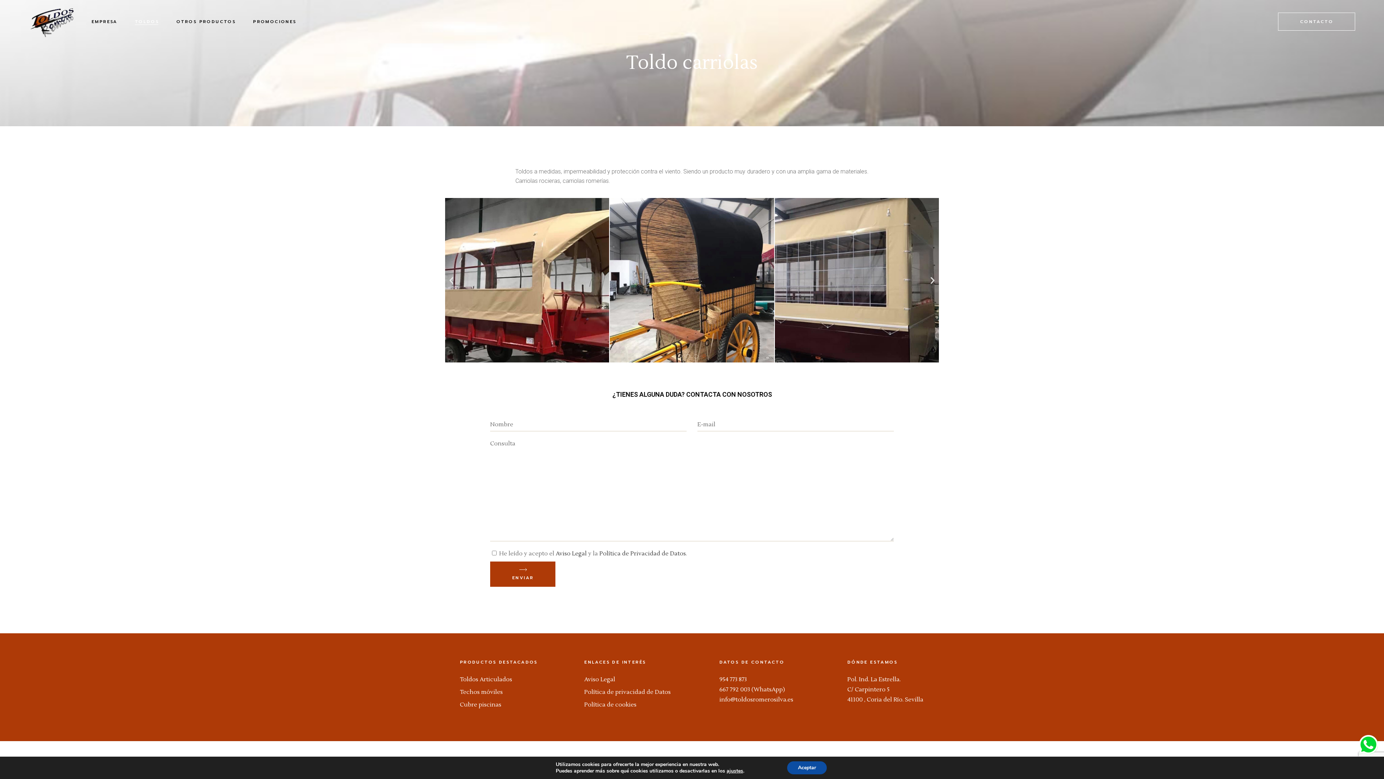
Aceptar (807, 767)
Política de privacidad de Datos (627, 692)
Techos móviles (481, 692)
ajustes (735, 771)
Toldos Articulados (486, 679)
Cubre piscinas (480, 704)
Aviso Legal (571, 553)
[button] (451, 280)
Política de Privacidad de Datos (642, 553)
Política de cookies (610, 704)
